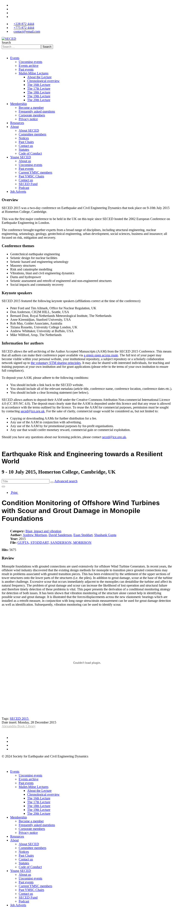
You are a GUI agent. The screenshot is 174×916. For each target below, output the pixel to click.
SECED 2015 (19, 718)
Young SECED (20, 157)
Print (14, 492)
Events (14, 58)
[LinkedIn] (11, 16)
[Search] (52, 482)
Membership (18, 104)
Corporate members (32, 115)
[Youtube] (11, 13)
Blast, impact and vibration (43, 531)
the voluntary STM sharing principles (56, 363)
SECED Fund (28, 184)
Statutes (24, 149)
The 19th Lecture (38, 96)
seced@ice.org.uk (33, 411)
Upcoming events (30, 62)
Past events (26, 69)
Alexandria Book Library (19, 726)
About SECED (29, 130)
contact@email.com (27, 31)
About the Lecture (39, 77)
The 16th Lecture (38, 84)
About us (25, 161)
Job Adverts (18, 191)
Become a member (31, 107)
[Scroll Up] (3, 912)
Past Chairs (26, 142)
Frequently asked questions (37, 111)
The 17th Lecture (38, 88)
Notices (24, 138)
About (14, 126)
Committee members (32, 134)
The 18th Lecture (38, 92)
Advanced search (65, 481)
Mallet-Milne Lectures (33, 73)
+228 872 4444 (24, 24)
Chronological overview (43, 81)
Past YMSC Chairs (31, 176)
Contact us (26, 146)
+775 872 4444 (24, 27)
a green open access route (101, 355)
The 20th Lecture (38, 100)
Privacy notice (28, 119)
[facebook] (11, 5)
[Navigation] (3, 51)
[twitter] (11, 9)
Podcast (24, 188)
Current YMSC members (35, 172)
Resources (17, 123)
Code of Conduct (30, 153)
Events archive (28, 65)
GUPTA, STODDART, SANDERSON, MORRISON (54, 542)
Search (6, 42)
